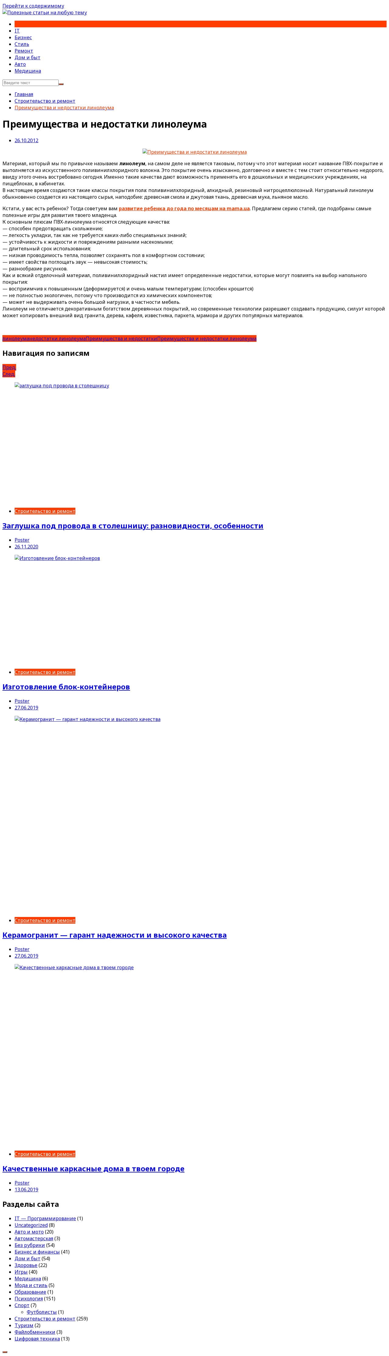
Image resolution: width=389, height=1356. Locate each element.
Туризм (24, 1325)
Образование (30, 1292)
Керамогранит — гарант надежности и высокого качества (114, 935)
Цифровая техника (37, 1338)
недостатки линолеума (57, 338)
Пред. (9, 367)
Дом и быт (27, 57)
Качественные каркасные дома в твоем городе (93, 1168)
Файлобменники (35, 1332)
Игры (21, 1271)
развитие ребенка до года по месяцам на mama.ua (184, 208)
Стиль (22, 44)
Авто (20, 64)
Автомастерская (34, 1238)
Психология (29, 1298)
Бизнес (23, 37)
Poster (22, 540)
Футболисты (42, 1312)
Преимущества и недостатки (121, 338)
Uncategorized (31, 1225)
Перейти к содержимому (33, 5)
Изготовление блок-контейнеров (66, 686)
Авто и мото (29, 1231)
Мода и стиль (31, 1285)
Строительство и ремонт (45, 511)
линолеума (15, 338)
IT (17, 30)
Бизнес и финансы (37, 1251)
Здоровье (26, 1265)
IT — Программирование (45, 1218)
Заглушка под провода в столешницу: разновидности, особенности (132, 525)
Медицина (28, 70)
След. (8, 374)
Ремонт (24, 50)
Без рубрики (30, 1245)
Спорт (22, 1305)
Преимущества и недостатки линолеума (206, 338)
